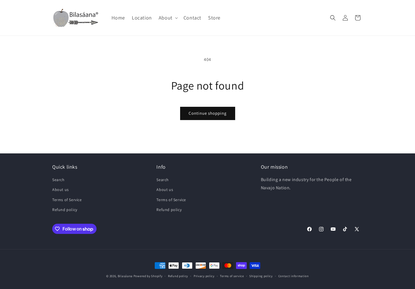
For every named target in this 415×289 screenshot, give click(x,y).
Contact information (293, 276)
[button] (167, 17)
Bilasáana (125, 276)
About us (60, 189)
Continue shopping (208, 113)
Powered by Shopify (148, 276)
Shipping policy (261, 276)
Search (58, 179)
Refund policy (64, 209)
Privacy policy (204, 276)
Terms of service (232, 276)
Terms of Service (67, 199)
